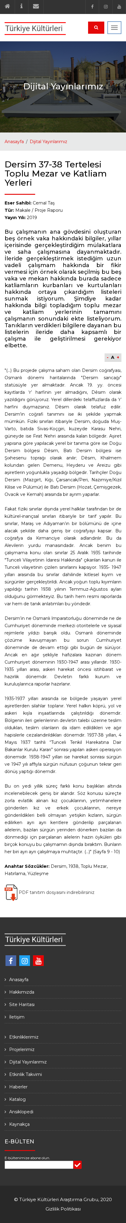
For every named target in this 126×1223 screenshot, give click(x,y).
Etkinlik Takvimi (25, 1074)
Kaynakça (19, 1124)
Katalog (17, 1099)
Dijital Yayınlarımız (48, 141)
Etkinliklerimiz (24, 1037)
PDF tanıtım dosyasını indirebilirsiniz (55, 892)
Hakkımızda (21, 992)
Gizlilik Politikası (63, 1209)
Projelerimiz (22, 1049)
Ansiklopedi (21, 1112)
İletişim (16, 1017)
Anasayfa (14, 141)
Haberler (18, 1087)
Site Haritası (22, 1004)
